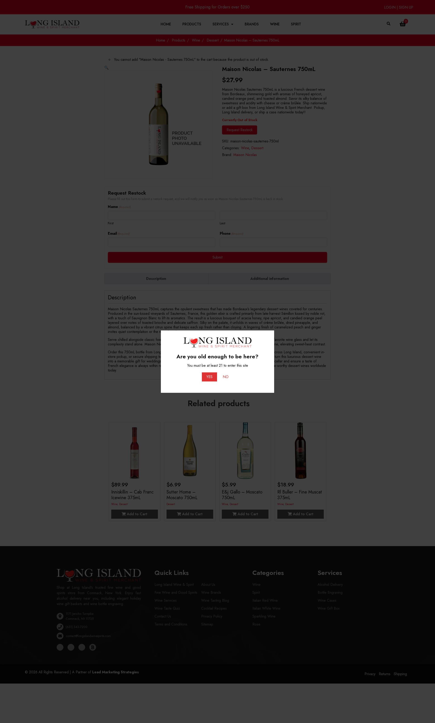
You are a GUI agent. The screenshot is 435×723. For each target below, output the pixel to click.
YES (209, 376)
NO (226, 376)
